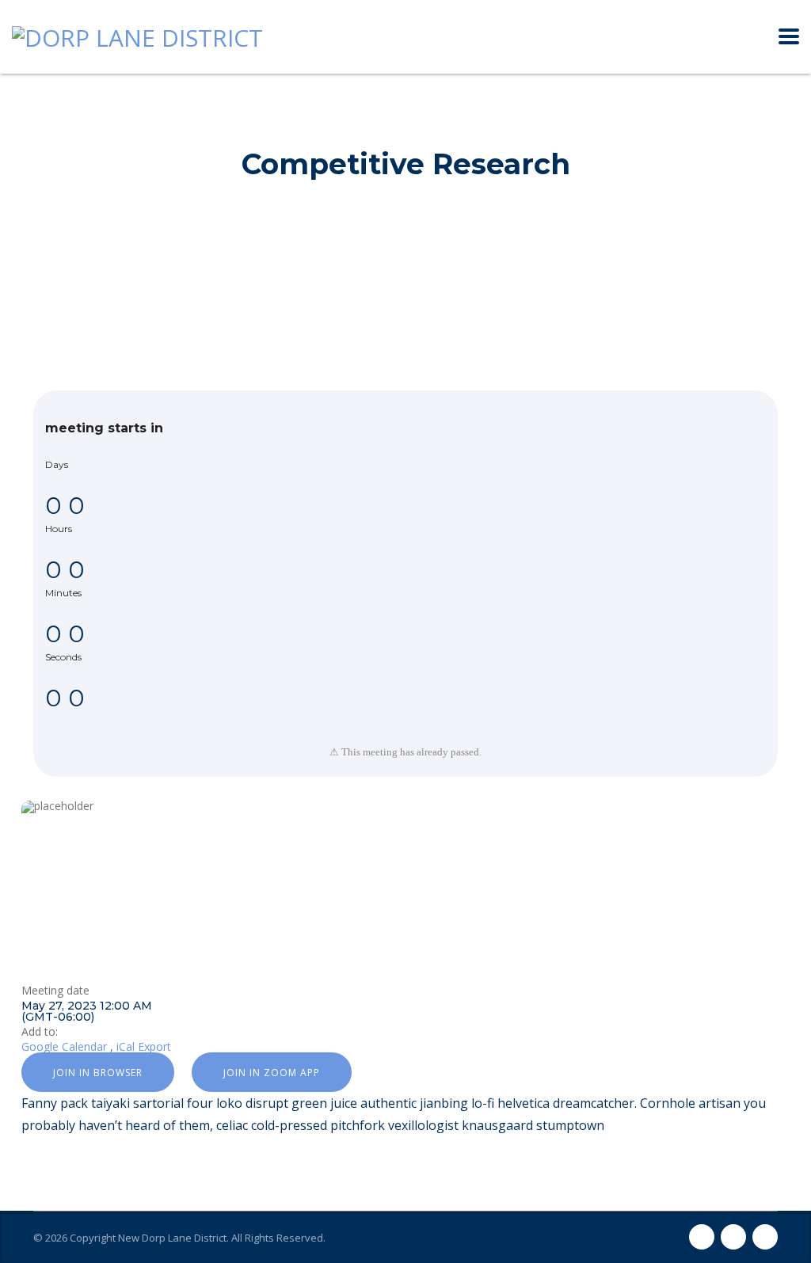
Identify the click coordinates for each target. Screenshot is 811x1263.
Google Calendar (64, 1046)
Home (333, 124)
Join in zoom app (271, 1072)
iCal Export (143, 1046)
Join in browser (98, 1072)
